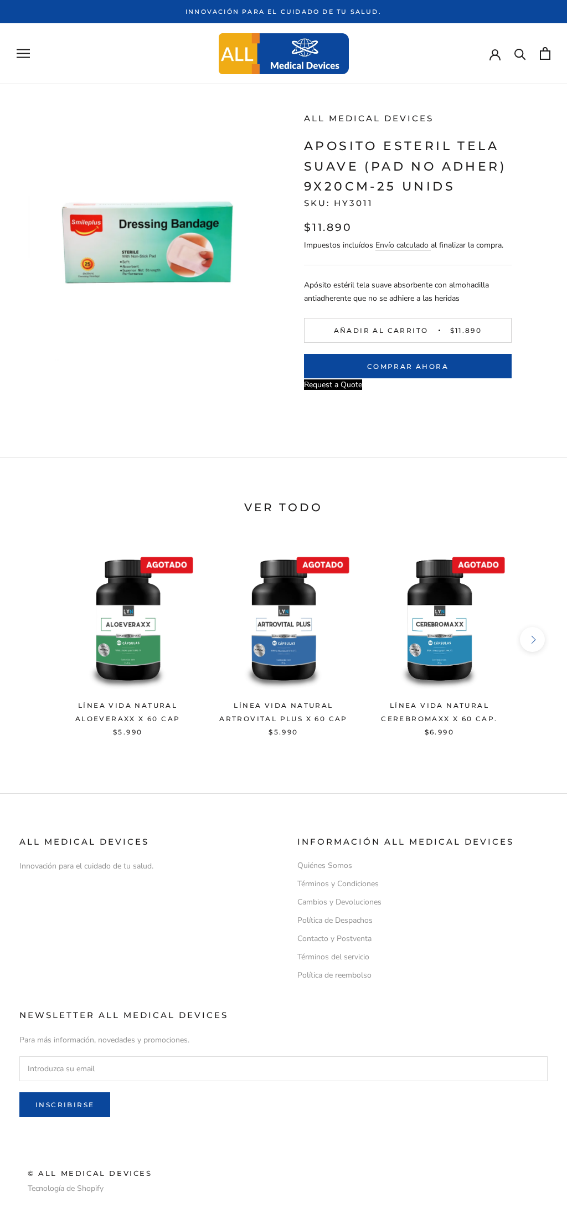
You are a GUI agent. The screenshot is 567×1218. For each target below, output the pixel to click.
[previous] (34, 639)
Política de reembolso (334, 975)
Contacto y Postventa (334, 938)
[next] (532, 639)
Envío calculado (403, 245)
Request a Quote (333, 384)
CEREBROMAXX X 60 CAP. (439, 719)
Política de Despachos (335, 920)
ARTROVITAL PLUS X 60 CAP (283, 719)
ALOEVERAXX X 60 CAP (128, 719)
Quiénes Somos (324, 865)
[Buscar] (520, 53)
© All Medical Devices (90, 1173)
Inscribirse (64, 1105)
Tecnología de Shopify (66, 1188)
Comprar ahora (408, 366)
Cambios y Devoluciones (339, 902)
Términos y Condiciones (338, 883)
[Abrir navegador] (23, 53)
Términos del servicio (333, 957)
